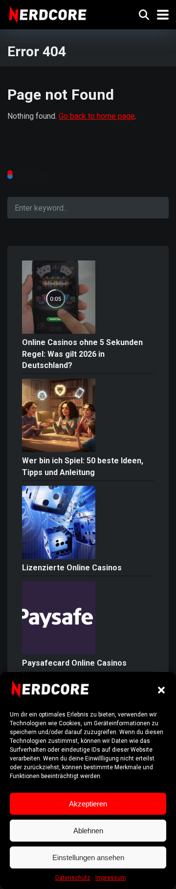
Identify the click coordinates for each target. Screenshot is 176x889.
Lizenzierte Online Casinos (72, 567)
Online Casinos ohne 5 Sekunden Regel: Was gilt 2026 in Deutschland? (82, 353)
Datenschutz (72, 877)
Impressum (110, 877)
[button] (161, 690)
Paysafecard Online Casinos (74, 663)
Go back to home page (97, 116)
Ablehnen (88, 830)
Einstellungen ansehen (88, 857)
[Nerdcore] (47, 13)
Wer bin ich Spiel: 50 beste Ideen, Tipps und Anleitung (82, 466)
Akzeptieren (88, 804)
